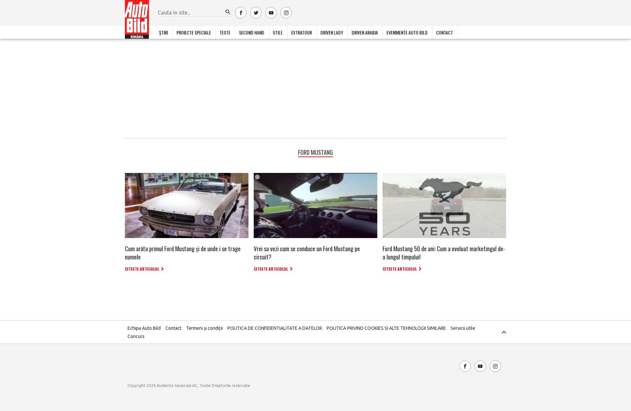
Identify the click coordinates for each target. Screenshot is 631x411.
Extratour (301, 32)
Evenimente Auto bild (407, 32)
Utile (278, 32)
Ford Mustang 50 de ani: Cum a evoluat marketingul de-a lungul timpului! (444, 252)
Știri (163, 32)
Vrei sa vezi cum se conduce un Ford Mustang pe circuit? (307, 252)
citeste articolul (142, 269)
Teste (225, 32)
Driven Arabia (365, 32)
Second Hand (251, 32)
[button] (228, 12)
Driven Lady (331, 32)
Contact (444, 32)
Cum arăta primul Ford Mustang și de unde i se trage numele (183, 252)
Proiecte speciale (193, 32)
